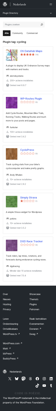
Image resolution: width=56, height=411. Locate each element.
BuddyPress (11, 358)
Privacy (7, 309)
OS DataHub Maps (31, 51)
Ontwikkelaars (10, 328)
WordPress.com (12, 343)
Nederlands (16, 371)
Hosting (7, 304)
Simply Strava (28, 197)
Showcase (34, 294)
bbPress (9, 353)
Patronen (34, 309)
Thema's (33, 299)
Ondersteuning (10, 323)
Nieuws (6, 299)
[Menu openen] (51, 4)
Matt (7, 348)
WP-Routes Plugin (31, 98)
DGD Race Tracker (31, 241)
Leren (6, 318)
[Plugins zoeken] (42, 24)
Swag (33, 334)
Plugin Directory (10, 13)
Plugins (33, 304)
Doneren (35, 328)
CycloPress (27, 149)
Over (5, 294)
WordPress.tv (11, 334)
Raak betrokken (38, 318)
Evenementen (36, 323)
